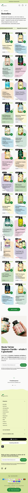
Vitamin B (5, 423)
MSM (4, 419)
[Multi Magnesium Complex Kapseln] (7, 108)
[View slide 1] (12, 385)
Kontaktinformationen (12, 487)
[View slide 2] (14, 385)
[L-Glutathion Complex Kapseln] (20, 154)
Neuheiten (5, 406)
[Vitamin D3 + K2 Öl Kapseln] (20, 289)
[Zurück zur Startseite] (1, 10)
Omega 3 (4, 421)
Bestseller (5, 404)
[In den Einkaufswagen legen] (11, 41)
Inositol (4, 413)
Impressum (17, 487)
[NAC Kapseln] (20, 177)
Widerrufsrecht (13, 485)
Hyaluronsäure (6, 412)
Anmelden (23, 365)
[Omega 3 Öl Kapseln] (7, 38)
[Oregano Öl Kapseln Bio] (20, 221)
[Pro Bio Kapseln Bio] (7, 221)
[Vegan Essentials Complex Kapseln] (7, 130)
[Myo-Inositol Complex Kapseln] (7, 61)
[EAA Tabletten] (7, 266)
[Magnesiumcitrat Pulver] (7, 243)
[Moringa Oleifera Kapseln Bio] (7, 199)
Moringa (4, 417)
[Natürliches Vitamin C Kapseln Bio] (20, 108)
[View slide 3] (15, 385)
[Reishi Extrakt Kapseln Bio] (20, 130)
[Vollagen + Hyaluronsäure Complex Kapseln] (7, 84)
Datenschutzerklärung (21, 368)
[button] (2, 246)
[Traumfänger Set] (20, 243)
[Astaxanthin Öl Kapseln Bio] (20, 61)
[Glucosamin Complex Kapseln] (20, 199)
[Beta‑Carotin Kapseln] (7, 154)
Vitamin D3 (5, 425)
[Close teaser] (4, 237)
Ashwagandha (6, 408)
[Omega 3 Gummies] (20, 84)
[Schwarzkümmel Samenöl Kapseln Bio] (7, 289)
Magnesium (5, 415)
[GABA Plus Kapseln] (20, 266)
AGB (17, 485)
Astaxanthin (5, 410)
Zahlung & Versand (21, 485)
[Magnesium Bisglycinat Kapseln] (20, 38)
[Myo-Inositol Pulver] (7, 177)
